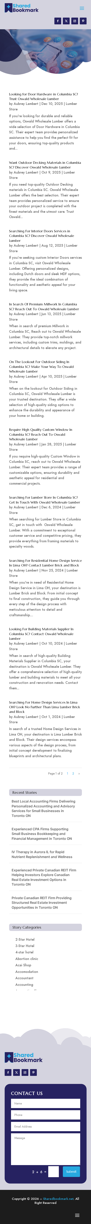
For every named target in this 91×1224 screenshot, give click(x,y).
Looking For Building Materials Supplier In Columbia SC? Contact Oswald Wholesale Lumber (41, 634)
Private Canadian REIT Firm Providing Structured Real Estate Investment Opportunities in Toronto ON (42, 903)
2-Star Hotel (24, 939)
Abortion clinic (26, 958)
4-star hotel (24, 952)
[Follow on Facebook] (57, 21)
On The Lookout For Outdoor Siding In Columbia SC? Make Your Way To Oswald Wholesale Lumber (41, 366)
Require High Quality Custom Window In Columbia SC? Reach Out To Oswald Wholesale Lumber (40, 434)
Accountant (24, 978)
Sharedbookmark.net (58, 1198)
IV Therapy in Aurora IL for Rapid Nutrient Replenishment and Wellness (42, 854)
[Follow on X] (66, 21)
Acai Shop (23, 965)
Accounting (24, 984)
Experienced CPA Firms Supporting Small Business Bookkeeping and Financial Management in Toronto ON (42, 834)
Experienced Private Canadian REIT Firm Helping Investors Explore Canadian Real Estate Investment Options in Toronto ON (44, 877)
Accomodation (26, 971)
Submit (71, 1171)
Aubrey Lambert (26, 103)
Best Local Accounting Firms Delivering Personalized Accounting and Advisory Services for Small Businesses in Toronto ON (43, 808)
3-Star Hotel (24, 945)
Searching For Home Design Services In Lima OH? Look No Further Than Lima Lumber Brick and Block (44, 707)
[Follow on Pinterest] (83, 21)
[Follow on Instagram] (74, 21)
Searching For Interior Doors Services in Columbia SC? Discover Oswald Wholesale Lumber (41, 236)
